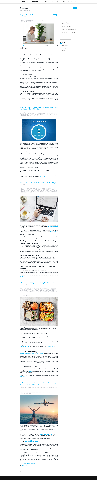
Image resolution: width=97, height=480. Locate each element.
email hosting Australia (52, 226)
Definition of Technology (29, 113)
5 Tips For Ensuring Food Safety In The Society (37, 283)
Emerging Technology (37, 188)
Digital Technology (25, 18)
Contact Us (64, 47)
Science (59, 1)
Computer (47, 1)
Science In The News (29, 293)
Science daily (54, 292)
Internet (21, 190)
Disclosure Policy (65, 45)
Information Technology (30, 114)
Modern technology (29, 20)
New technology (37, 115)
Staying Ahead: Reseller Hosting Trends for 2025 (38, 15)
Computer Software (28, 19)
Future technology (41, 19)
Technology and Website (29, 1)
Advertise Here (64, 48)
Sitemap (63, 50)
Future (53, 1)
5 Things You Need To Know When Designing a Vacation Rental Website (39, 383)
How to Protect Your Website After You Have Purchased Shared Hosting (39, 108)
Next (23, 471)
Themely (61, 477)
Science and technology (41, 191)
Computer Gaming (28, 285)
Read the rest (33, 101)
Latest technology (50, 19)
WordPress (51, 477)
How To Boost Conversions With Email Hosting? (38, 183)
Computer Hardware (29, 185)
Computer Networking (38, 18)
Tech (64, 1)
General (37, 389)
